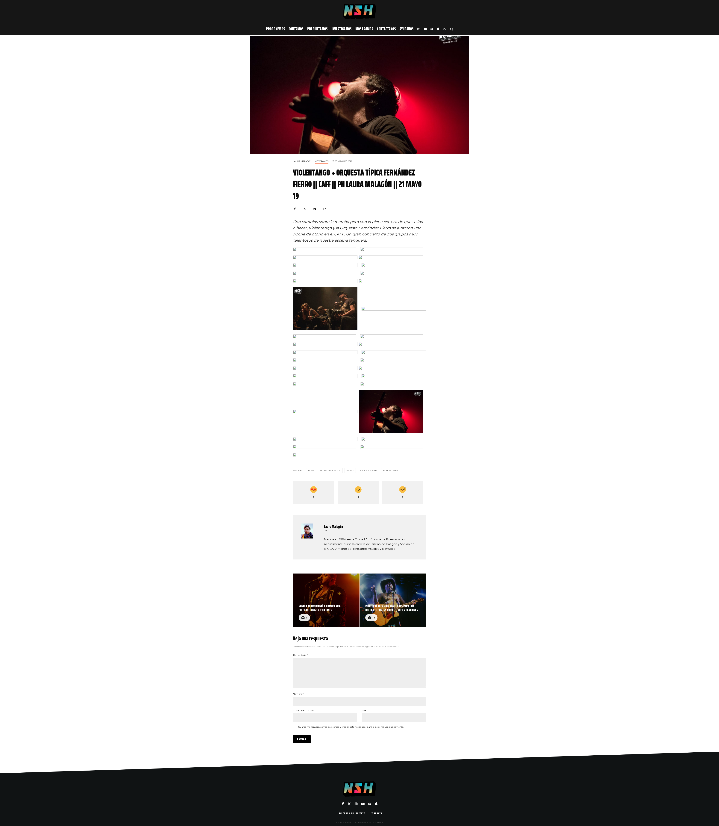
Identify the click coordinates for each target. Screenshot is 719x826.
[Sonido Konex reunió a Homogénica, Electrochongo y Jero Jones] (326, 600)
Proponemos (275, 29)
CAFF (312, 470)
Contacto (377, 813)
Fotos (351, 470)
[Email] (324, 209)
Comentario (300, 654)
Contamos (296, 29)
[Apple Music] (438, 29)
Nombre (298, 693)
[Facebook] (343, 804)
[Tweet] (304, 209)
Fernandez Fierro (331, 470)
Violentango (391, 470)
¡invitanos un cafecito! (351, 813)
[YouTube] (425, 29)
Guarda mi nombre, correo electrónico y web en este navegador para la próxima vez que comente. (351, 726)
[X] (349, 804)
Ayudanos (407, 29)
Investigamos (341, 29)
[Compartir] (295, 209)
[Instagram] (418, 29)
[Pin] (314, 209)
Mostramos (364, 29)
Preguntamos (317, 29)
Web (364, 710)
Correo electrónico (303, 710)
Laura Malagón (302, 161)
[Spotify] (432, 29)
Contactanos (386, 29)
